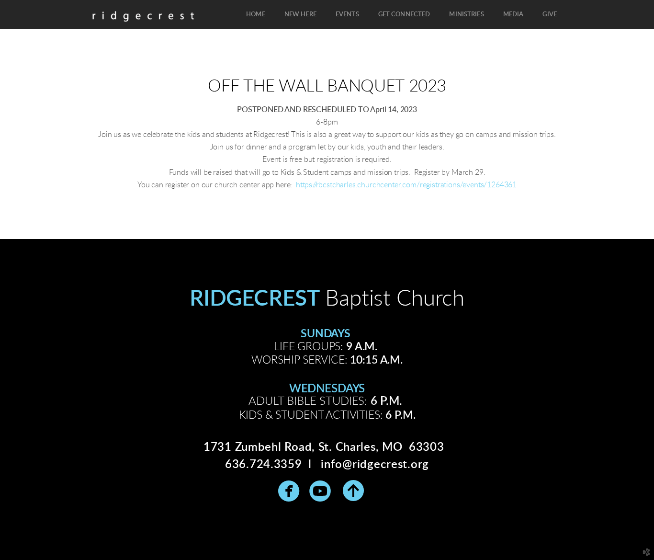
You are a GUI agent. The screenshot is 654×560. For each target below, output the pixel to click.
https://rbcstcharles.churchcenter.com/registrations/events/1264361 (406, 185)
